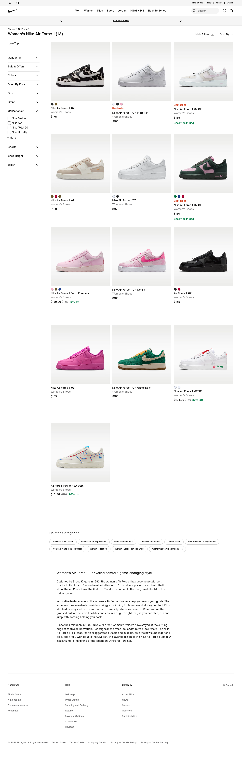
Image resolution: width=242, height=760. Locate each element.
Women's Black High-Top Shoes (129, 549)
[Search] (194, 11)
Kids (100, 10)
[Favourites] (225, 11)
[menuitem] (213, 3)
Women (88, 10)
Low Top (14, 43)
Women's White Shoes (63, 542)
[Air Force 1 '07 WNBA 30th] (80, 452)
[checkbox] (23, 118)
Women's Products (98, 549)
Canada (230, 685)
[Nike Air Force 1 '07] (80, 71)
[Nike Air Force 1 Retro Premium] (80, 256)
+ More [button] (11, 137)
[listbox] (226, 35)
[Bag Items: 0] (231, 11)
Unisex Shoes (174, 542)
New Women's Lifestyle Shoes (202, 542)
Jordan (122, 10)
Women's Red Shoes (123, 542)
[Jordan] (10, 3)
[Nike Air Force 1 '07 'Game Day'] (141, 354)
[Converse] (18, 3)
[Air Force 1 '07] (203, 256)
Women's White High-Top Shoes (67, 549)
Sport (110, 10)
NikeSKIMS (137, 10)
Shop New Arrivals (121, 21)
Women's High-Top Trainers (93, 542)
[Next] (181, 21)
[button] (24, 58)
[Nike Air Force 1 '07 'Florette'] (141, 71)
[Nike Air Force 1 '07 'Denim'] (141, 256)
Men (77, 10)
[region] (21, 107)
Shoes (11, 29)
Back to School (157, 10)
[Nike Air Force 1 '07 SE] (203, 71)
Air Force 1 (23, 29)
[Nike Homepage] (13, 11)
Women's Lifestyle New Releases (167, 549)
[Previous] (61, 21)
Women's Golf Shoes (150, 542)
